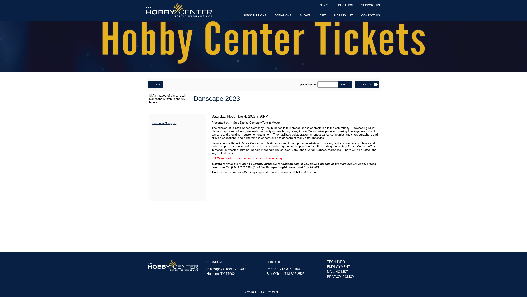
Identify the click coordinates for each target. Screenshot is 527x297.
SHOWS (305, 15)
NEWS (324, 5)
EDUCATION (344, 5)
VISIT (322, 15)
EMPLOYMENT (338, 267)
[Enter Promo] (308, 84)
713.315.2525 (294, 274)
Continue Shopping (164, 123)
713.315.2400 (290, 269)
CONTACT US (370, 15)
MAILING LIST (343, 15)
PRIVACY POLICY (340, 276)
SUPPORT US (370, 5)
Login (158, 84)
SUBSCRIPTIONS (254, 15)
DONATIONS (283, 15)
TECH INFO (336, 262)
